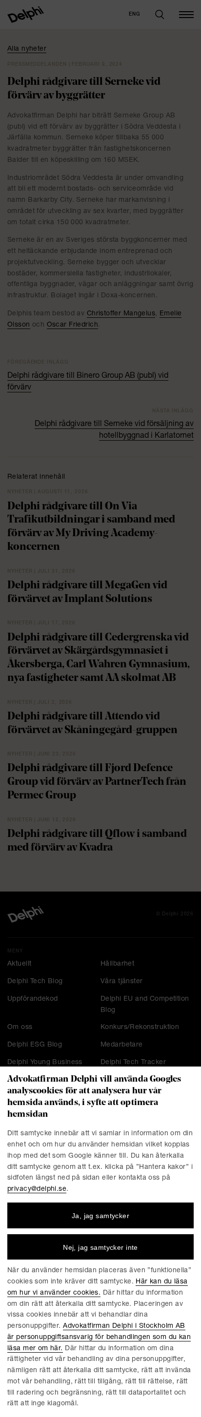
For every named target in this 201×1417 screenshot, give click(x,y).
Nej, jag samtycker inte (100, 1247)
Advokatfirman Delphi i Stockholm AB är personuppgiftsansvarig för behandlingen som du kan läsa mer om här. (99, 1337)
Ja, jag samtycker (100, 1216)
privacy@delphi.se (36, 1189)
